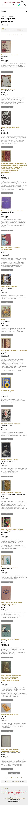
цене (22, 30)
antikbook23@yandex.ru (14, 801)
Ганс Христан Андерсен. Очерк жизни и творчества (11, 603)
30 (11, 30)
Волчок (3, 319)
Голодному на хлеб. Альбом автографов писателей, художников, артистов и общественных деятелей (11, 677)
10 (7, 30)
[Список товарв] (3, 29)
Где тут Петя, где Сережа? (10, 639)
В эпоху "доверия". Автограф (11, 492)
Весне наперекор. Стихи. (9, 55)
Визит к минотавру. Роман (10, 127)
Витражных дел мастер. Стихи (12, 211)
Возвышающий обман (9, 287)
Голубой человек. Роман (9, 714)
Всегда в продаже (7, 390)
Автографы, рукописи (9, 16)
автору (15, 30)
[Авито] (19, 5)
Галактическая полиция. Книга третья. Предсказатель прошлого (13, 530)
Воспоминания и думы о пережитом (14, 350)
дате (25, 30)
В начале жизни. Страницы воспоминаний (10, 248)
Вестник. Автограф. (8, 89)
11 (22, 35)
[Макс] (24, 5)
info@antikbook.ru (15, 799)
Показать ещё (14, 773)
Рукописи (4, 24)
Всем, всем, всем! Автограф (10, 424)
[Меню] (3, 5)
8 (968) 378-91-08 (20, 798)
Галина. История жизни (9, 567)
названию (19, 30)
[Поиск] (8, 5)
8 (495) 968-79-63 (10, 798)
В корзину (7, 71)
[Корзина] (14, 5)
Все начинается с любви (9, 459)
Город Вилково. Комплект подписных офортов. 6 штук (11, 750)
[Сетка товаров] (5, 29)
